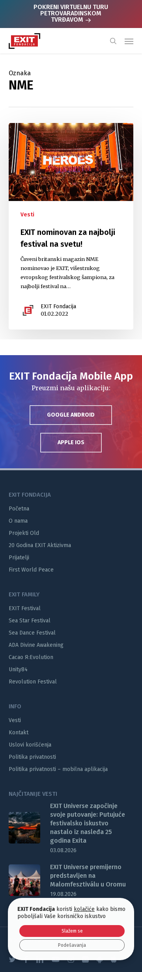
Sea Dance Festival (32, 632)
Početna (19, 508)
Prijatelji (19, 557)
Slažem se (72, 931)
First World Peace (31, 569)
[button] (129, 41)
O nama (18, 521)
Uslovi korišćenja (30, 744)
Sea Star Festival (29, 620)
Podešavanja (72, 945)
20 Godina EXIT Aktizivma (40, 545)
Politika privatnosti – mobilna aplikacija (58, 769)
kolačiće (84, 909)
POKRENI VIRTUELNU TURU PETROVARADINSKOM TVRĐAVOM (71, 13)
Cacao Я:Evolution (31, 657)
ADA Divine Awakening (36, 645)
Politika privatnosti (32, 757)
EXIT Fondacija (58, 306)
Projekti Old (24, 533)
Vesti (27, 214)
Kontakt (18, 732)
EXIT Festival (25, 608)
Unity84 (18, 669)
